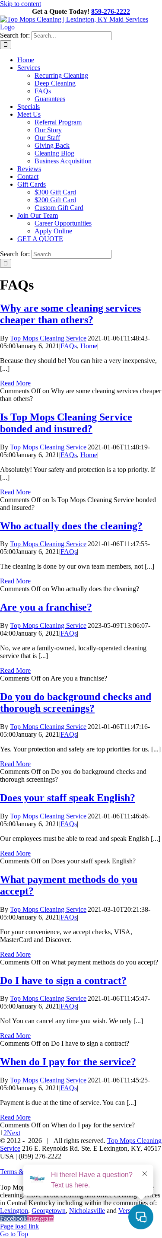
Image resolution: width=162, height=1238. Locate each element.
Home (88, 346)
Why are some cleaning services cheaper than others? (70, 313)
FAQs (68, 346)
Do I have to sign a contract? (63, 980)
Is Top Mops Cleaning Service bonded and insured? (66, 422)
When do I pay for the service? (68, 1061)
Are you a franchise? (46, 607)
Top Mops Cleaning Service (48, 338)
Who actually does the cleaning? (71, 525)
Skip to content (20, 3)
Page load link (19, 1226)
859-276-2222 (110, 11)
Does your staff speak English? (67, 797)
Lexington (14, 1210)
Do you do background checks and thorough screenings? (75, 702)
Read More (15, 383)
